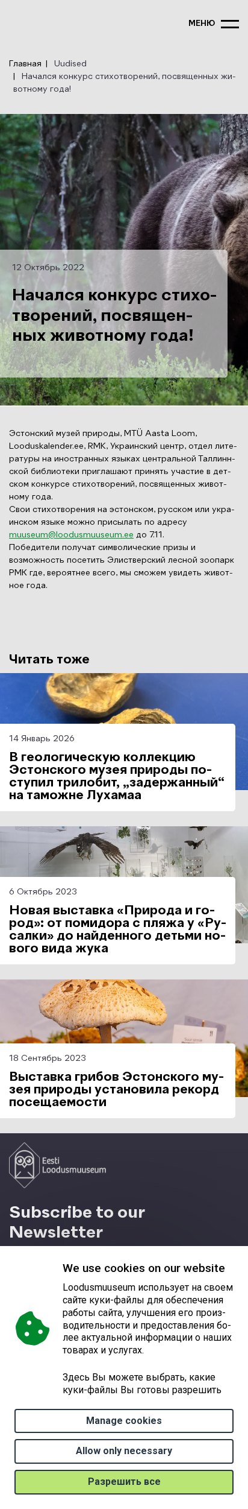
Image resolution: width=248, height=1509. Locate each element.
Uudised (70, 64)
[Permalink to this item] (110, 1232)
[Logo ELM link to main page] (57, 1165)
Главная (25, 64)
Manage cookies (124, 1420)
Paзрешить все (124, 1481)
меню (201, 24)
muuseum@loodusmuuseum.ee (71, 535)
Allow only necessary (124, 1451)
